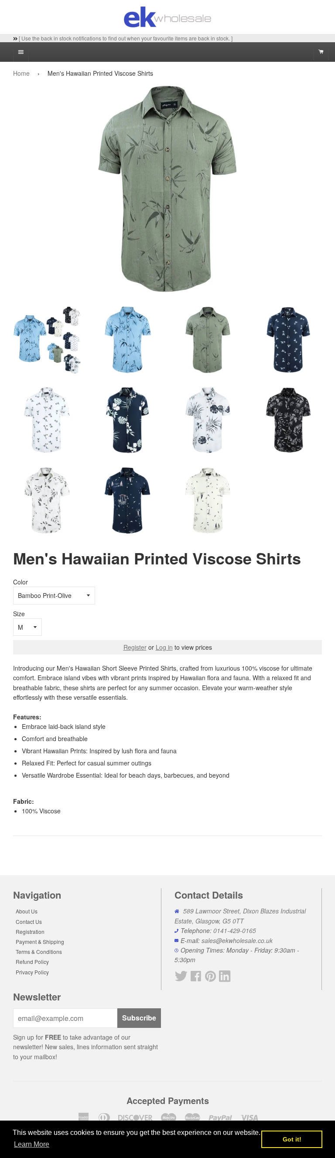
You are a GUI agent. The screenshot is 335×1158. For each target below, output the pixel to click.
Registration (30, 931)
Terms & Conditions (39, 951)
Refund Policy (32, 961)
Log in (164, 647)
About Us (27, 911)
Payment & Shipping (40, 941)
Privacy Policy (32, 972)
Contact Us (29, 921)
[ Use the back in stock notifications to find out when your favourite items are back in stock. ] (124, 38)
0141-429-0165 (234, 930)
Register (135, 647)
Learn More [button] (31, 1144)
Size (19, 613)
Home (21, 73)
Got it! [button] (292, 1139)
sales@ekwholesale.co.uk (237, 940)
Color (20, 581)
